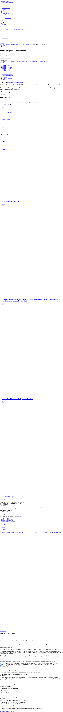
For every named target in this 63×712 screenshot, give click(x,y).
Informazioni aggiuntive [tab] (7, 78)
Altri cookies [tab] (2, 698)
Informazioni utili (5, 13)
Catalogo (2, 43)
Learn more (3, 631)
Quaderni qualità (18, 61)
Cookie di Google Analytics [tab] (5, 666)
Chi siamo (4, 6)
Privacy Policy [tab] (3, 706)
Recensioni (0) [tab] (5, 79)
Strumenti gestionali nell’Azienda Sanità (29, 61)
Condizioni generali (9, 14)
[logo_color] (12, 29)
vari (48, 61)
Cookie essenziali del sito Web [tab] (6, 647)
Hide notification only (10, 711)
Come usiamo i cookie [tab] (4, 638)
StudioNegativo (20, 516)
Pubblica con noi (8, 18)
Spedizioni (7, 15)
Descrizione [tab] (4, 77)
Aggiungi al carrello (3, 60)
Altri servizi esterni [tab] (3, 675)
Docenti (4, 11)
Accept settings (3, 711)
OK (0, 631)
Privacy (6, 16)
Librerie (4, 10)
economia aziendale (43, 61)
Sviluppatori (4, 12)
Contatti (4, 9)
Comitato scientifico (6, 8)
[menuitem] (32, 7)
